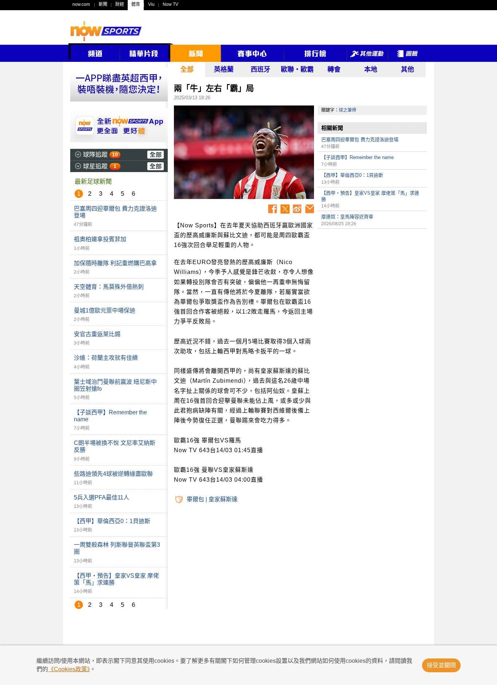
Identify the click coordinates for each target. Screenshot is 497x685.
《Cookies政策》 (69, 669)
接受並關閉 (441, 665)
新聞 (103, 4)
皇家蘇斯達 (223, 499)
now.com (81, 4)
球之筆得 (347, 110)
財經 (119, 4)
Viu (151, 4)
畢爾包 (195, 499)
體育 (135, 4)
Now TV (170, 4)
